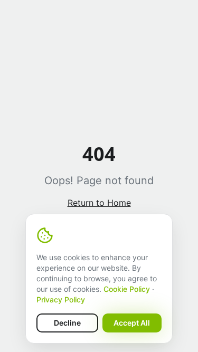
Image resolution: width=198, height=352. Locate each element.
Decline (67, 322)
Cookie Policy (126, 288)
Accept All (132, 322)
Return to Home (99, 202)
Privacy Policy (60, 299)
